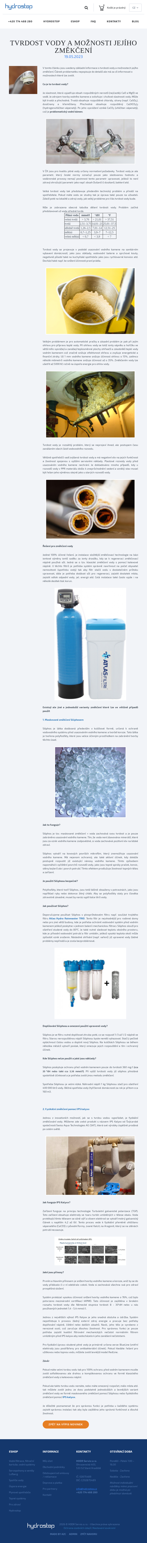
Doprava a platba (52, 1482)
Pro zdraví (14, 1504)
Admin (73, 1534)
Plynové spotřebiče (20, 1492)
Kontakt (47, 1494)
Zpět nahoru (88, 1534)
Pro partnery (50, 1488)
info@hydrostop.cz (86, 1488)
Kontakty (114, 21)
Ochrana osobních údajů (77, 1527)
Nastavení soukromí (104, 1527)
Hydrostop (51, 21)
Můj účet (48, 1460)
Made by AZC (58, 1534)
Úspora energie (18, 1486)
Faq (93, 21)
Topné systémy (17, 1498)
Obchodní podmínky (54, 1466)
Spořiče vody (16, 1480)
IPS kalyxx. (69, 1397)
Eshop (75, 21)
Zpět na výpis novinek (66, 1424)
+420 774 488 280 (20, 21)
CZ (133, 7)
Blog (135, 21)
